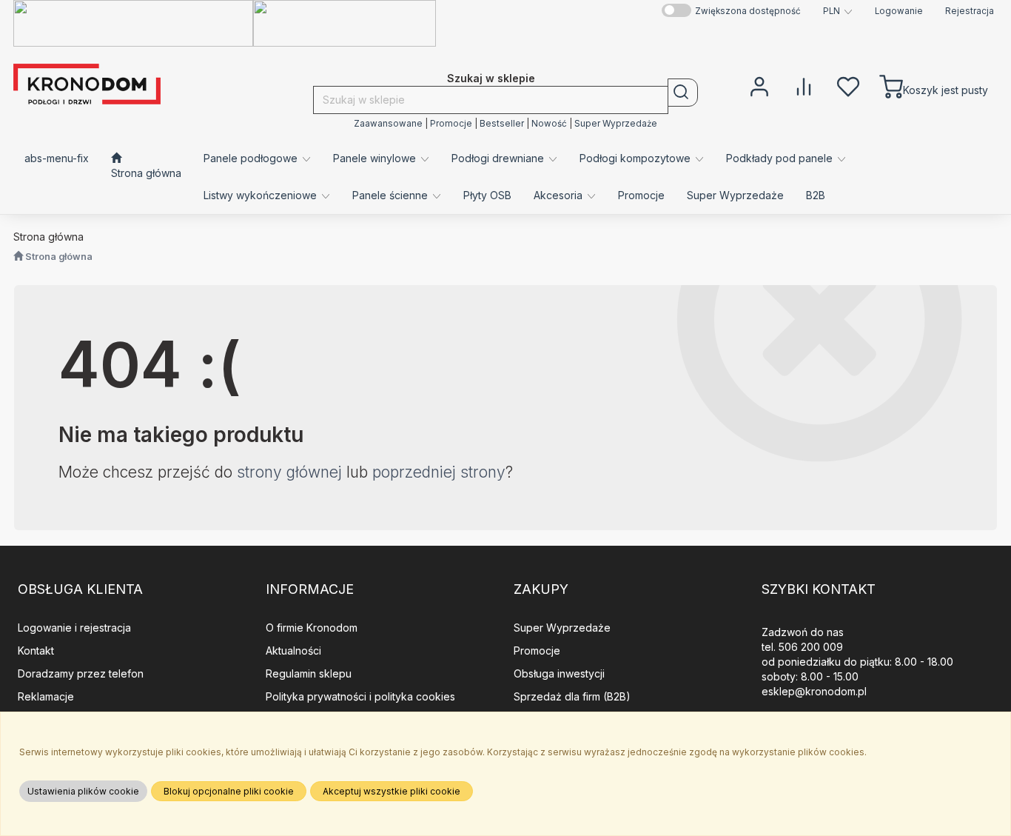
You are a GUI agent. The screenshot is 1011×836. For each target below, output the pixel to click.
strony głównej (289, 472)
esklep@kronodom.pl (814, 691)
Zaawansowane (388, 123)
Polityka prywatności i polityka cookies (360, 696)
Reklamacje (46, 696)
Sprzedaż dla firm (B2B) (572, 696)
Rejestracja (969, 11)
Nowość (549, 123)
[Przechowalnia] (848, 85)
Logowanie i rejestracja (74, 627)
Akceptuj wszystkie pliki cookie (391, 791)
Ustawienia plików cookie (83, 791)
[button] (838, 11)
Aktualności (293, 650)
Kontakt (36, 650)
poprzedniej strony (439, 472)
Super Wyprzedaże (615, 123)
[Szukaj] (683, 92)
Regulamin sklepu (309, 673)
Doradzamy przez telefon (81, 673)
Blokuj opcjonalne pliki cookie (229, 791)
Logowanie (899, 11)
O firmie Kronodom (311, 627)
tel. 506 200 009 (802, 647)
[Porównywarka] (803, 85)
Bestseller (502, 123)
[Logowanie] (759, 85)
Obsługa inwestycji (559, 673)
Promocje (451, 123)
